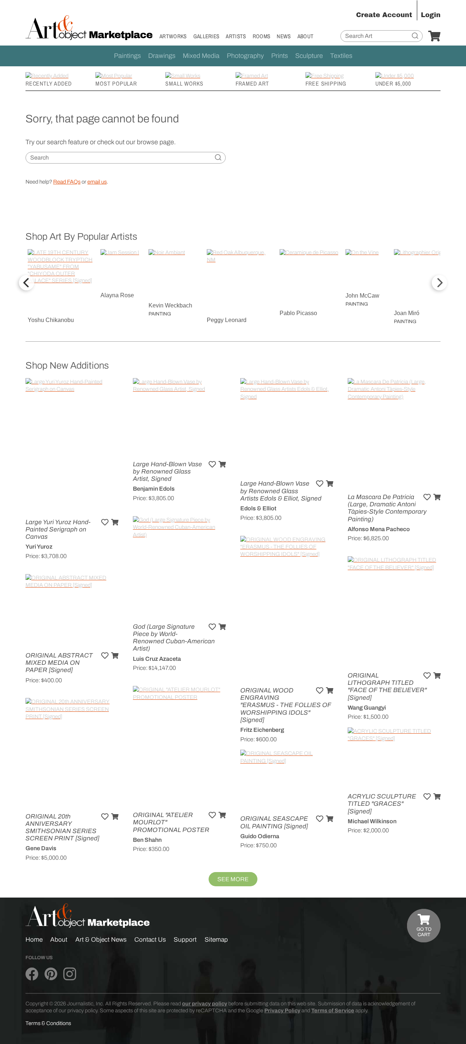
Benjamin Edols (154, 489)
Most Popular (116, 83)
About (305, 36)
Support (185, 939)
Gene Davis (40, 848)
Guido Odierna (259, 836)
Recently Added (48, 83)
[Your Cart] (434, 36)
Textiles (341, 55)
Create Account (384, 15)
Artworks (173, 36)
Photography (245, 55)
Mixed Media (201, 55)
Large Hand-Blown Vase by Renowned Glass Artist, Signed (167, 471)
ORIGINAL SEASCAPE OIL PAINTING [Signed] (274, 822)
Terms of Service (332, 1010)
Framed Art (252, 83)
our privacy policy (204, 1003)
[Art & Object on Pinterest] (50, 974)
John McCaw (362, 296)
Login (431, 15)
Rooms (261, 36)
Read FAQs (66, 182)
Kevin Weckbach (170, 305)
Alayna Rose (117, 295)
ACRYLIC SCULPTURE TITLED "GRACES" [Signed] (382, 804)
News (284, 36)
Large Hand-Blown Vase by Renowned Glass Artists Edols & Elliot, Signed (280, 491)
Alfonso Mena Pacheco (379, 529)
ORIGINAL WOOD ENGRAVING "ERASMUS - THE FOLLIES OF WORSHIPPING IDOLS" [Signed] (285, 705)
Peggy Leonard (226, 320)
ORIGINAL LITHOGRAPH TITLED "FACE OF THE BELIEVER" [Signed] (387, 686)
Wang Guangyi (367, 707)
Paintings (127, 55)
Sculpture (309, 55)
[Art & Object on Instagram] (69, 974)
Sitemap (216, 939)
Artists (236, 36)
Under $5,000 (393, 83)
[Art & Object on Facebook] (31, 974)
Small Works (184, 83)
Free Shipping (325, 83)
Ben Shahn (147, 840)
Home (34, 939)
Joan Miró (406, 313)
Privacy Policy (282, 1010)
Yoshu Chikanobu (51, 320)
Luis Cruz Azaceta (157, 659)
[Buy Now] (114, 522)
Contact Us (150, 939)
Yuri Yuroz (38, 546)
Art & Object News (101, 939)
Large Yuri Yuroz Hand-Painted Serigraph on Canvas (58, 529)
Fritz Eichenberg (262, 730)
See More (233, 879)
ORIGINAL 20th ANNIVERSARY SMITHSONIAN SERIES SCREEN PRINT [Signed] (62, 827)
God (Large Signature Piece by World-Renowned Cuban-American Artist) (174, 637)
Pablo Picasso (298, 313)
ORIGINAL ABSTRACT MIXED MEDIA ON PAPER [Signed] (59, 663)
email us (97, 182)
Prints (279, 55)
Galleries (206, 36)
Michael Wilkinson (372, 821)
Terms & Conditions (48, 1023)
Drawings (161, 55)
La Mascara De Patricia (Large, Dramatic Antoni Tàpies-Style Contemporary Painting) (387, 508)
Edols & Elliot (258, 508)
